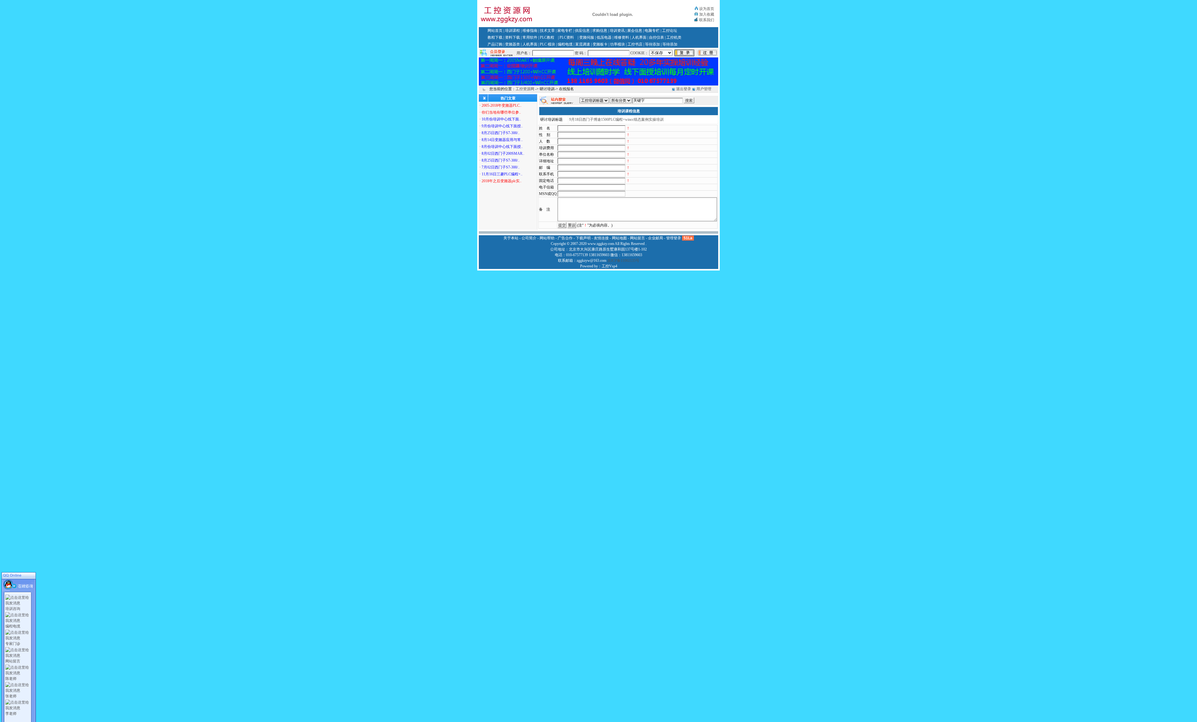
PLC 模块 (547, 44)
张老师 (11, 696)
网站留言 (12, 661)
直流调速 (582, 44)
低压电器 (604, 37)
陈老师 (11, 678)
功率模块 (617, 44)
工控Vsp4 (609, 266)
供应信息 (582, 30)
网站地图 (619, 238)
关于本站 (510, 238)
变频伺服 (586, 37)
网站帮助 (547, 238)
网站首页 (495, 30)
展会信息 (634, 30)
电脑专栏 (652, 30)
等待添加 (652, 44)
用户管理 (703, 89)
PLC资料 (567, 37)
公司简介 (529, 238)
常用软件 (529, 37)
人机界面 (639, 37)
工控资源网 (525, 89)
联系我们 (706, 20)
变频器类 (512, 44)
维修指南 (529, 30)
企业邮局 (655, 238)
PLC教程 (547, 37)
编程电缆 (565, 44)
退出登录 (683, 89)
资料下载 (512, 37)
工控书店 (634, 44)
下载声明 (583, 238)
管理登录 (673, 238)
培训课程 (512, 30)
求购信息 (599, 30)
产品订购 (495, 44)
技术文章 (547, 30)
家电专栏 (564, 30)
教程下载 (495, 37)
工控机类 (673, 37)
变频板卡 (600, 44)
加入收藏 (706, 14)
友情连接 (601, 238)
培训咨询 (12, 609)
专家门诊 (12, 644)
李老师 (11, 713)
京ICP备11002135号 (623, 260)
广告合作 (565, 238)
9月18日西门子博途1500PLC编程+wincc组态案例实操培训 (616, 119)
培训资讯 (617, 30)
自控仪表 (656, 37)
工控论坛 (669, 30)
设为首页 (706, 9)
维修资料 (621, 37)
